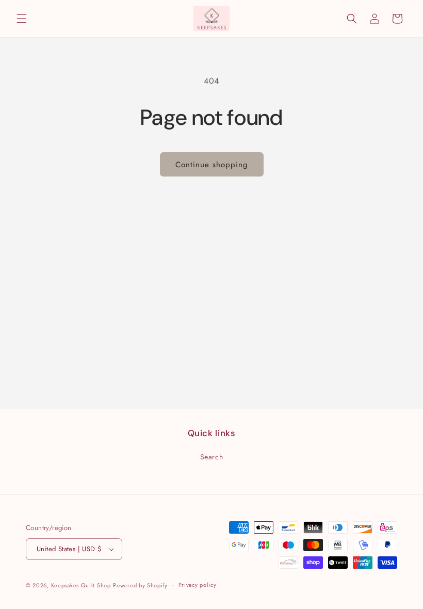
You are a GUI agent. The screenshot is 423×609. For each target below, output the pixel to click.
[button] (21, 18)
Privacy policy (197, 585)
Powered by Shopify (140, 585)
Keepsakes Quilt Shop (81, 585)
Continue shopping (211, 164)
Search (211, 457)
